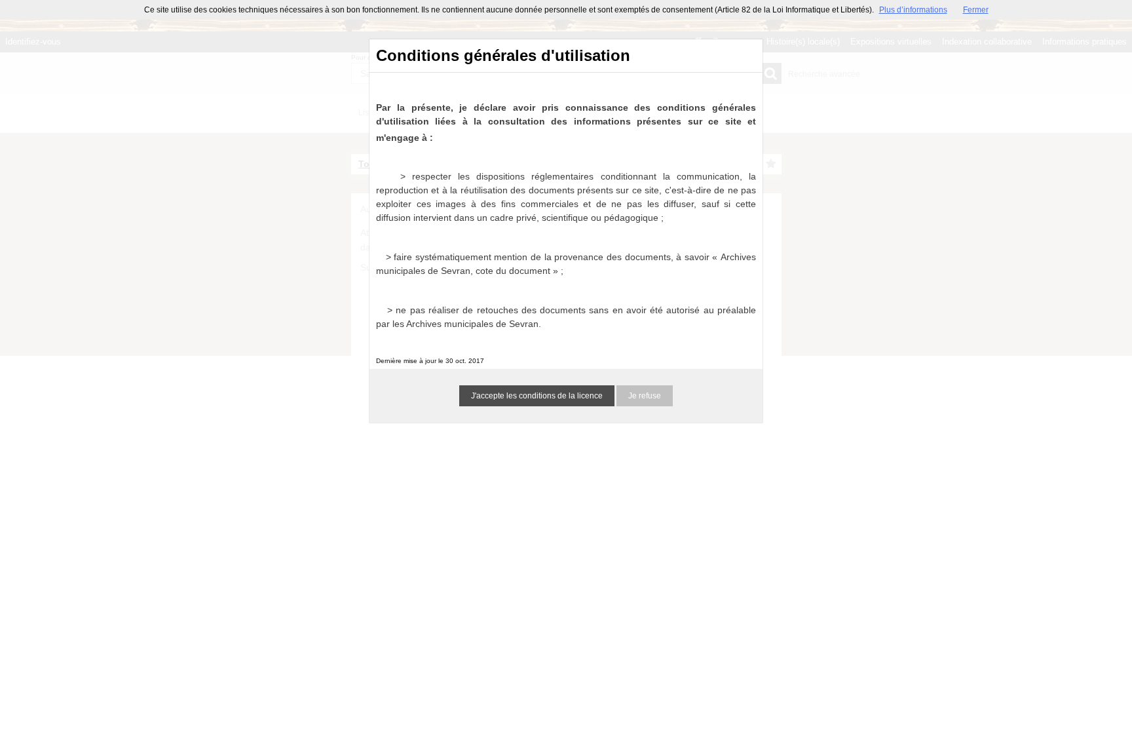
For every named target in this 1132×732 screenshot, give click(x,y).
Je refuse (644, 395)
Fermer (976, 9)
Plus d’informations (913, 9)
